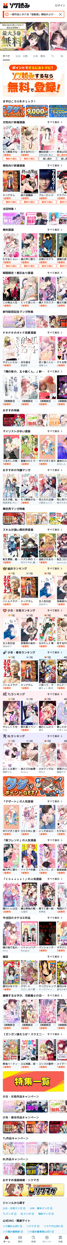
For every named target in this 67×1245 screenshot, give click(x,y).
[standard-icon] (60, 14)
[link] (14, 111)
